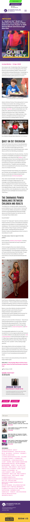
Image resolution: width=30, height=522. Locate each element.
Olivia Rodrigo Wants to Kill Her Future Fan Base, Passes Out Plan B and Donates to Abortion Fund (15, 364)
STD (26, 326)
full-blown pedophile (17, 175)
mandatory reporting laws (15, 240)
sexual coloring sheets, (17, 326)
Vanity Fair (9, 109)
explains (20, 157)
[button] (25, 10)
